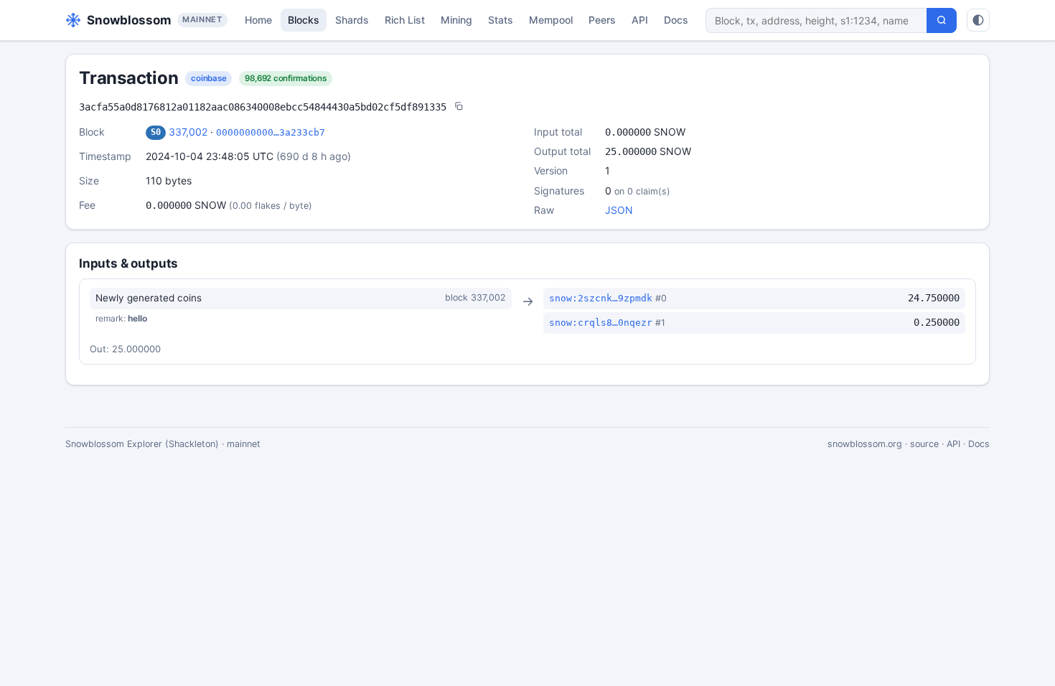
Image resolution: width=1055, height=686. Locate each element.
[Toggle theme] (978, 20)
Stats (500, 20)
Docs (676, 20)
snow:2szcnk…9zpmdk (600, 298)
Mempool (551, 20)
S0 (156, 132)
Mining (456, 20)
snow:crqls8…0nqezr (600, 322)
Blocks (303, 20)
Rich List (405, 20)
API (640, 20)
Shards (352, 20)
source (924, 443)
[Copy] (458, 107)
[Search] (942, 20)
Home (258, 20)
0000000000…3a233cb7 (270, 132)
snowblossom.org (864, 443)
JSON (619, 210)
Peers (602, 20)
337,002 (188, 132)
